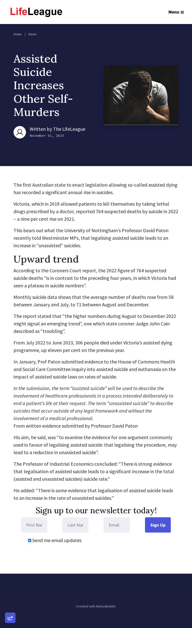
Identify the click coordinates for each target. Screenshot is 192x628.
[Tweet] (10, 577)
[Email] (10, 563)
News (32, 34)
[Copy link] (10, 548)
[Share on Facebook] (10, 591)
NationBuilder (106, 606)
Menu (173, 12)
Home (18, 34)
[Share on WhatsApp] (10, 605)
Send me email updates (56, 540)
